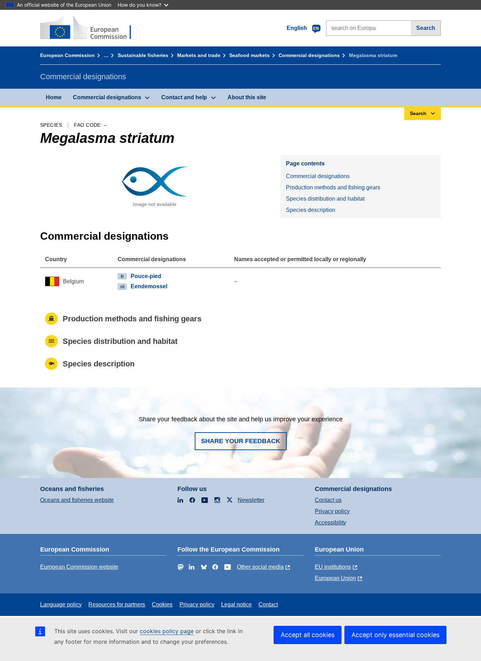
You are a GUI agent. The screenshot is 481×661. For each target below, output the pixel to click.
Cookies (162, 605)
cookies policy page (167, 631)
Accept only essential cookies (395, 634)
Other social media (260, 567)
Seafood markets (249, 55)
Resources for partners (116, 605)
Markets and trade (198, 55)
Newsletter (251, 500)
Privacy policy (332, 511)
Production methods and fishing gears (333, 187)
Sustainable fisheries (143, 55)
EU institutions (333, 567)
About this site (246, 97)
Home (54, 97)
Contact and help (184, 97)
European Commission (67, 55)
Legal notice (236, 605)
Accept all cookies (308, 634)
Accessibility (330, 522)
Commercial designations (309, 55)
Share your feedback (240, 441)
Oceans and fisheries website (77, 500)
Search (425, 28)
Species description (310, 210)
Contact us (328, 500)
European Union (335, 578)
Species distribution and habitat (325, 199)
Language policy (61, 605)
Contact (268, 605)
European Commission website (79, 567)
